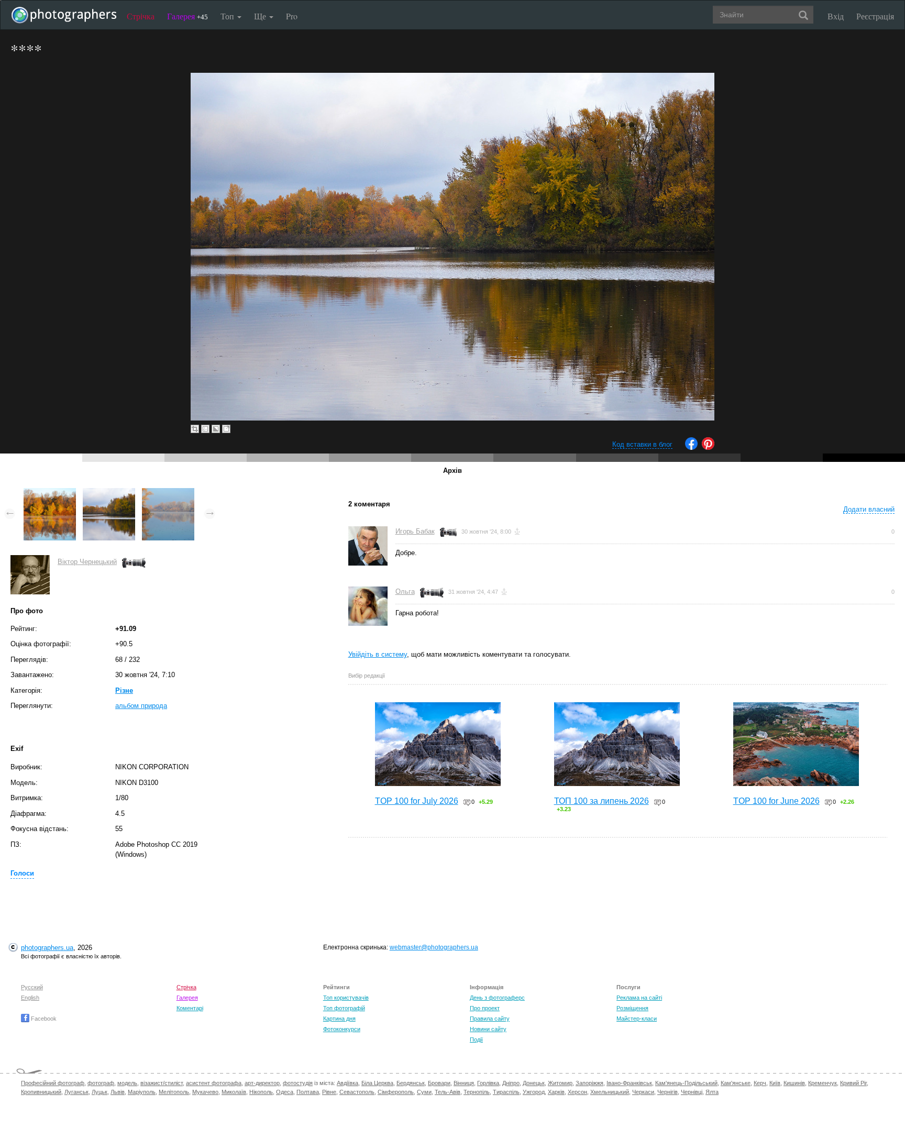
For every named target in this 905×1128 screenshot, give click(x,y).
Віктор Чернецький (87, 562)
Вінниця (464, 1083)
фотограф (100, 1083)
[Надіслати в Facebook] (691, 447)
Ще (261, 15)
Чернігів (667, 1092)
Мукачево (205, 1092)
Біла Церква (377, 1083)
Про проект (485, 1008)
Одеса (284, 1092)
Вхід (835, 15)
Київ (774, 1083)
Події (476, 1039)
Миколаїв (234, 1092)
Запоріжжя (589, 1083)
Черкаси (643, 1092)
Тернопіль (476, 1092)
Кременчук (822, 1083)
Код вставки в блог (642, 444)
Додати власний (869, 509)
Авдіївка (347, 1083)
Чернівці (691, 1092)
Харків (556, 1092)
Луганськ (76, 1092)
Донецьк (534, 1083)
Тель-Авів (447, 1092)
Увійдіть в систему (377, 654)
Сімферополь (396, 1092)
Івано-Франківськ (629, 1083)
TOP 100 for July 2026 (416, 801)
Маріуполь (142, 1092)
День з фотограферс (497, 997)
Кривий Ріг (853, 1083)
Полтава (307, 1092)
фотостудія (298, 1083)
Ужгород (534, 1092)
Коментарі (189, 1008)
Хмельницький (609, 1092)
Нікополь (261, 1092)
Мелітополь (174, 1092)
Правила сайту (490, 1018)
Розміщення (632, 1008)
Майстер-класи (636, 1018)
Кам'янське (736, 1083)
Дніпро (511, 1083)
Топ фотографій (344, 1008)
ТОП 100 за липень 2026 (601, 801)
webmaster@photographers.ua (434, 947)
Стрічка (140, 15)
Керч (760, 1083)
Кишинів (794, 1083)
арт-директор (262, 1083)
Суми (424, 1092)
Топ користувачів (346, 997)
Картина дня (339, 1018)
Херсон (577, 1092)
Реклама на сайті (639, 997)
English (30, 997)
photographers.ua (47, 948)
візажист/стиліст (161, 1083)
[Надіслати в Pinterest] (708, 447)
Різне (124, 690)
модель (127, 1083)
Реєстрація (875, 15)
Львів (118, 1092)
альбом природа (141, 706)
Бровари (439, 1083)
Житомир (560, 1083)
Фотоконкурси (341, 1029)
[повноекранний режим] (226, 429)
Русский (32, 987)
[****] (50, 493)
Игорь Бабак (415, 531)
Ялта (712, 1092)
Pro (291, 15)
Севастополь (356, 1092)
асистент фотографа (213, 1083)
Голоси (22, 873)
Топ (228, 15)
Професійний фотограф (52, 1083)
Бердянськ (410, 1083)
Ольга (405, 591)
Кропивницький (41, 1092)
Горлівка (488, 1083)
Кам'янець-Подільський (686, 1083)
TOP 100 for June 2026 (776, 801)
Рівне (329, 1092)
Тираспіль (506, 1092)
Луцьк (99, 1092)
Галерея (187, 15)
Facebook (43, 1018)
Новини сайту (488, 1029)
